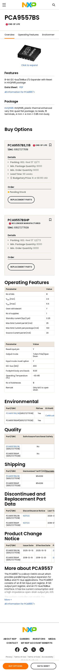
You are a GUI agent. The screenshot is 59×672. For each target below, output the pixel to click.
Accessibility (47, 657)
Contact (12, 642)
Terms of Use (20, 657)
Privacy (9, 657)
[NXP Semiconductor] (29, 5)
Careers (25, 638)
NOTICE (26, 515)
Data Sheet (43, 666)
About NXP (10, 638)
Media (52, 638)
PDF (21, 87)
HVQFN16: (9, 108)
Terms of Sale (34, 657)
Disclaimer (51, 471)
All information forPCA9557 (19, 92)
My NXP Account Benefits (36, 642)
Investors (39, 638)
